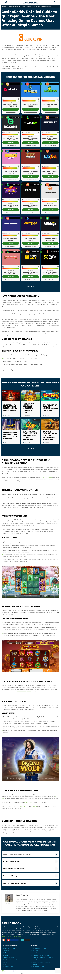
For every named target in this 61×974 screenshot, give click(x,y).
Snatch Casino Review (11, 179)
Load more (30, 448)
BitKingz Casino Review (50, 246)
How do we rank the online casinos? (41, 962)
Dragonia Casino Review (10, 279)
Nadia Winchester (22, 895)
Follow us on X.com (8, 966)
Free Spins (5, 955)
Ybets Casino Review (10, 112)
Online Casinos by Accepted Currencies (42, 957)
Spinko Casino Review (30, 212)
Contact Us (5, 964)
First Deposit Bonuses (22, 806)
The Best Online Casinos (9, 948)
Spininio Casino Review (50, 212)
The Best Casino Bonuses (39, 948)
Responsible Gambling (38, 966)
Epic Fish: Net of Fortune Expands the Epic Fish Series (50, 408)
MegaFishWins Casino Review (30, 112)
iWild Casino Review (10, 212)
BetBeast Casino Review (50, 145)
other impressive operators (24, 691)
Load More (30, 286)
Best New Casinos (47, 477)
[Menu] (6, 2)
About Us (5, 962)
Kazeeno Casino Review (50, 112)
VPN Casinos (6, 953)
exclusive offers (28, 802)
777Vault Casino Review (30, 179)
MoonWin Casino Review (50, 279)
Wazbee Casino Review (30, 246)
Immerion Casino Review (10, 246)
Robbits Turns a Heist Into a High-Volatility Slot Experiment (10, 436)
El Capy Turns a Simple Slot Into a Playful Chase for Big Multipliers (30, 435)
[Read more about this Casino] (11, 89)
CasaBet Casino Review (30, 279)
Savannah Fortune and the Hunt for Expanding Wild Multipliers (50, 435)
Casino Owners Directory (38, 960)
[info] (18, 99)
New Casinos (6, 950)
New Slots (35, 950)
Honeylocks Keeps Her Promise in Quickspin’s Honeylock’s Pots (28, 408)
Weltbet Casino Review (30, 145)
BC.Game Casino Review (10, 145)
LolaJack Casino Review (50, 179)
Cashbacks (34, 806)
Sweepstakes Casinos (8, 957)
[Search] (54, 2)
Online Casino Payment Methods (40, 955)
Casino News (35, 953)
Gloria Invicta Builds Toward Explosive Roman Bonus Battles (10, 408)
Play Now (11, 109)
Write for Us (35, 964)
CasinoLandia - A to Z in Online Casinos (12, 936)
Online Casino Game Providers (10, 960)
